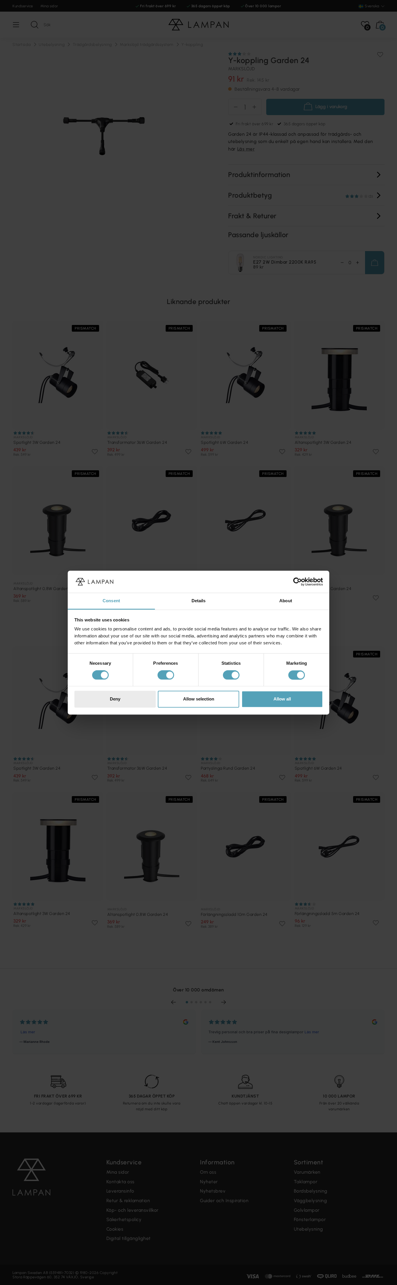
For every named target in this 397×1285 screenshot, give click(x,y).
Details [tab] (199, 600)
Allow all (282, 699)
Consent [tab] (111, 600)
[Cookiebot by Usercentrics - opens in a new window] (297, 581)
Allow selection (198, 699)
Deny (115, 699)
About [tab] (285, 600)
